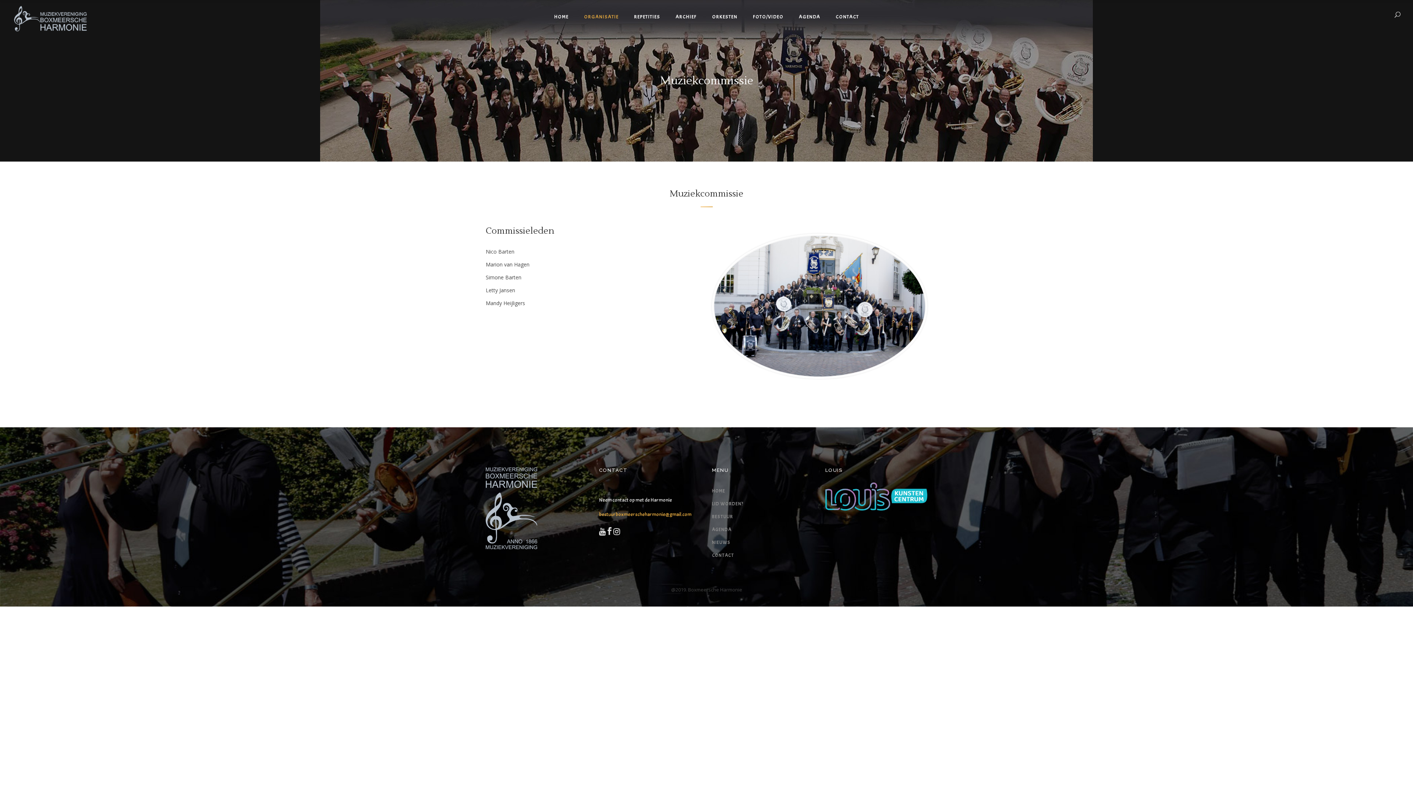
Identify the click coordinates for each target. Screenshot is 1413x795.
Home (718, 491)
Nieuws (721, 542)
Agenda (722, 530)
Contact (723, 555)
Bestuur (722, 517)
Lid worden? (727, 504)
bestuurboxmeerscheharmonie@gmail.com (645, 514)
